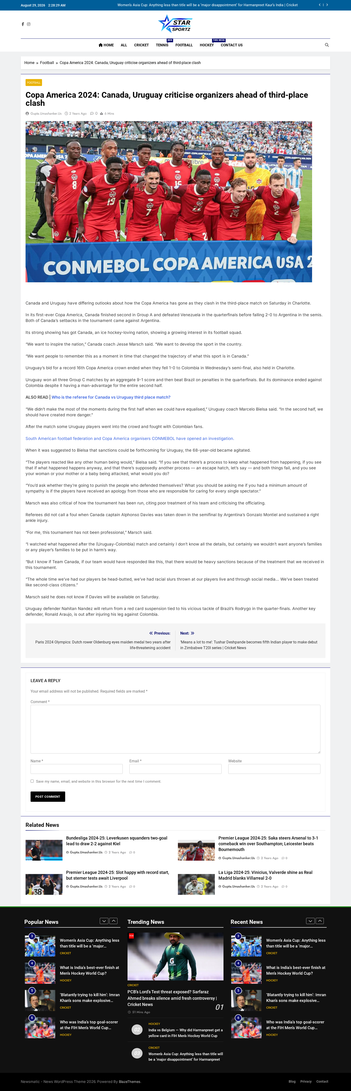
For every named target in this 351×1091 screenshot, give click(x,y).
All (124, 45)
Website (235, 761)
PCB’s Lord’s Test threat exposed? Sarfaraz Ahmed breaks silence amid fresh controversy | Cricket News (172, 998)
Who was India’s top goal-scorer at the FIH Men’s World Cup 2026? (89, 1006)
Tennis (164, 43)
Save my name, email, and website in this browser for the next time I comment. (98, 781)
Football (184, 45)
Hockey (208, 43)
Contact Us (232, 45)
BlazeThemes (129, 1082)
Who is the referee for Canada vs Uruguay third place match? (111, 397)
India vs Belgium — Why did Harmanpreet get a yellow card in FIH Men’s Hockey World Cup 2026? (186, 1035)
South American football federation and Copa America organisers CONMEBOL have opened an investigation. (130, 438)
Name (37, 761)
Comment (40, 702)
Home (108, 45)
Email (135, 761)
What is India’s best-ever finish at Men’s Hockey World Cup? (250, 6)
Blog (292, 1082)
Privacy (306, 1082)
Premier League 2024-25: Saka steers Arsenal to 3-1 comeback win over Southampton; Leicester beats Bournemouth (268, 844)
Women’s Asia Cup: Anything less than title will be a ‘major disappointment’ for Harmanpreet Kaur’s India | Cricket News (186, 1059)
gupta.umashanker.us (46, 113)
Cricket (141, 45)
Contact (322, 1082)
